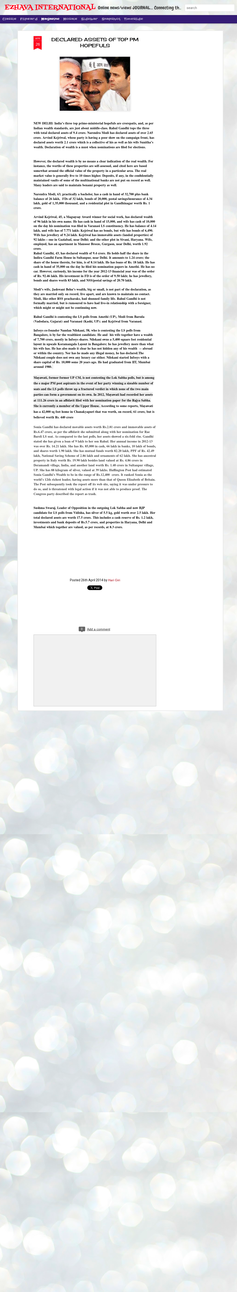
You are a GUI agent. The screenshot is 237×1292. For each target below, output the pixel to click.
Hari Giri (114, 580)
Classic (9, 19)
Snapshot (111, 19)
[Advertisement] (182, 109)
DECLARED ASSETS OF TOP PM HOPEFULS (95, 42)
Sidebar (89, 19)
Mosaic (70, 19)
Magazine (50, 19)
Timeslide (133, 19)
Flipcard (28, 19)
